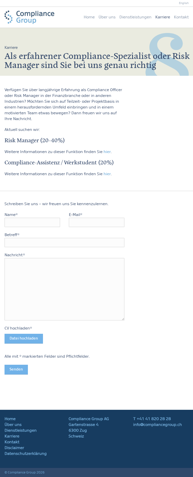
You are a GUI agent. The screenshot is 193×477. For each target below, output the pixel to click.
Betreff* (12, 235)
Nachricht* (15, 255)
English (184, 3)
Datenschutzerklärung (26, 453)
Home (89, 17)
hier (107, 152)
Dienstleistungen (135, 17)
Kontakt (181, 17)
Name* (11, 214)
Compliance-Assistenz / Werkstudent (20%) (59, 162)
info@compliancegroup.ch (157, 424)
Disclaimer (14, 448)
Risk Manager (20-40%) (35, 140)
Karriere (162, 17)
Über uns (107, 17)
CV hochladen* (21, 333)
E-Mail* (75, 214)
